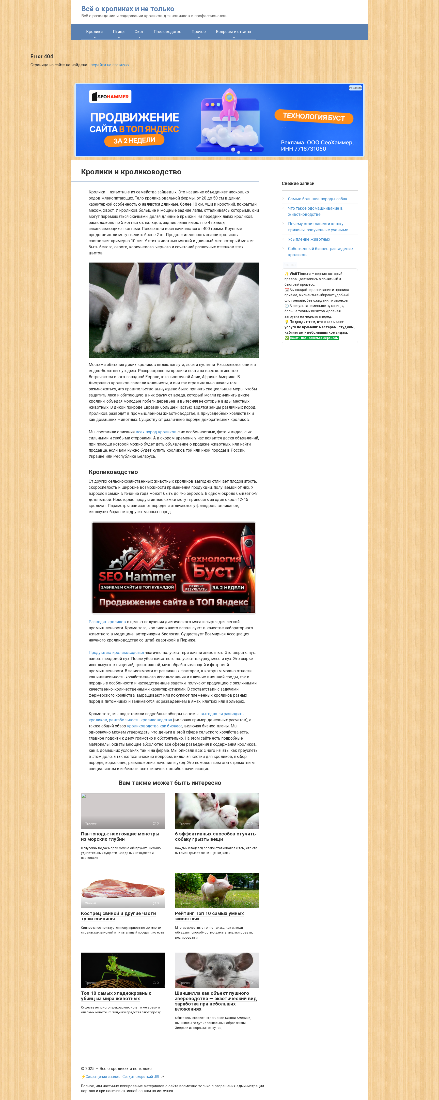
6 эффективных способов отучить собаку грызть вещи (215, 836)
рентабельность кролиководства (140, 719)
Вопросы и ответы (233, 31)
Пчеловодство (167, 31)
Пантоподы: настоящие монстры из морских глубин (120, 836)
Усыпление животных (309, 239)
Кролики (94, 31)
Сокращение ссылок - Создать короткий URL (123, 1077)
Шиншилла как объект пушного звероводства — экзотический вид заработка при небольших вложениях (216, 1001)
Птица (118, 31)
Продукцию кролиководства (116, 652)
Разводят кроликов (107, 621)
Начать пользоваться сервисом (314, 338)
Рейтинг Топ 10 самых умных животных (209, 916)
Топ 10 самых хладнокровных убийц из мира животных (116, 995)
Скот (139, 31)
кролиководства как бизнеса (154, 726)
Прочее (199, 31)
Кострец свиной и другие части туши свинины (118, 916)
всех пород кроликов (156, 432)
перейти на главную (109, 65)
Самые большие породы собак (317, 198)
